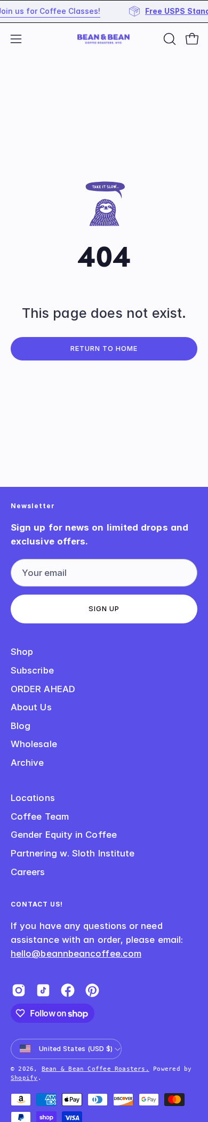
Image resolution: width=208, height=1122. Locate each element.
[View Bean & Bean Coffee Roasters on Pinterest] (92, 990)
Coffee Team (40, 816)
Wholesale (34, 744)
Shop (22, 651)
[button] (168, 38)
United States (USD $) (76, 1049)
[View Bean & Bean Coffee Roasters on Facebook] (68, 990)
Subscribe (32, 670)
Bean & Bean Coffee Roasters (94, 1068)
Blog (20, 725)
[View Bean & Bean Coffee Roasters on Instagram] (19, 990)
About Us (31, 707)
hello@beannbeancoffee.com (76, 953)
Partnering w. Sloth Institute (72, 853)
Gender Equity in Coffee (64, 834)
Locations (33, 797)
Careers (28, 872)
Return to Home (103, 348)
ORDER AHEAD (43, 689)
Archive (27, 762)
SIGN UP (104, 609)
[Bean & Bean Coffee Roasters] (104, 39)
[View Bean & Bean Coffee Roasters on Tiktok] (43, 990)
